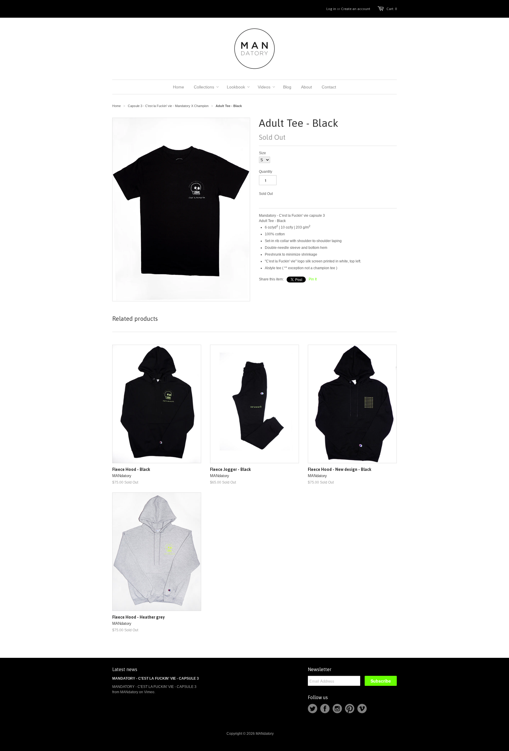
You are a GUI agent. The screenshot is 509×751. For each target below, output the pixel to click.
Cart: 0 (391, 9)
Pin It (313, 279)
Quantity (265, 172)
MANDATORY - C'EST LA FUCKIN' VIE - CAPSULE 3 (155, 678)
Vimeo (362, 708)
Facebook (325, 708)
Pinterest (349, 708)
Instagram (337, 708)
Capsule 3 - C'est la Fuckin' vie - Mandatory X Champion (168, 106)
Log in (331, 9)
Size (262, 153)
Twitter (312, 708)
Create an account (355, 9)
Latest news (124, 669)
